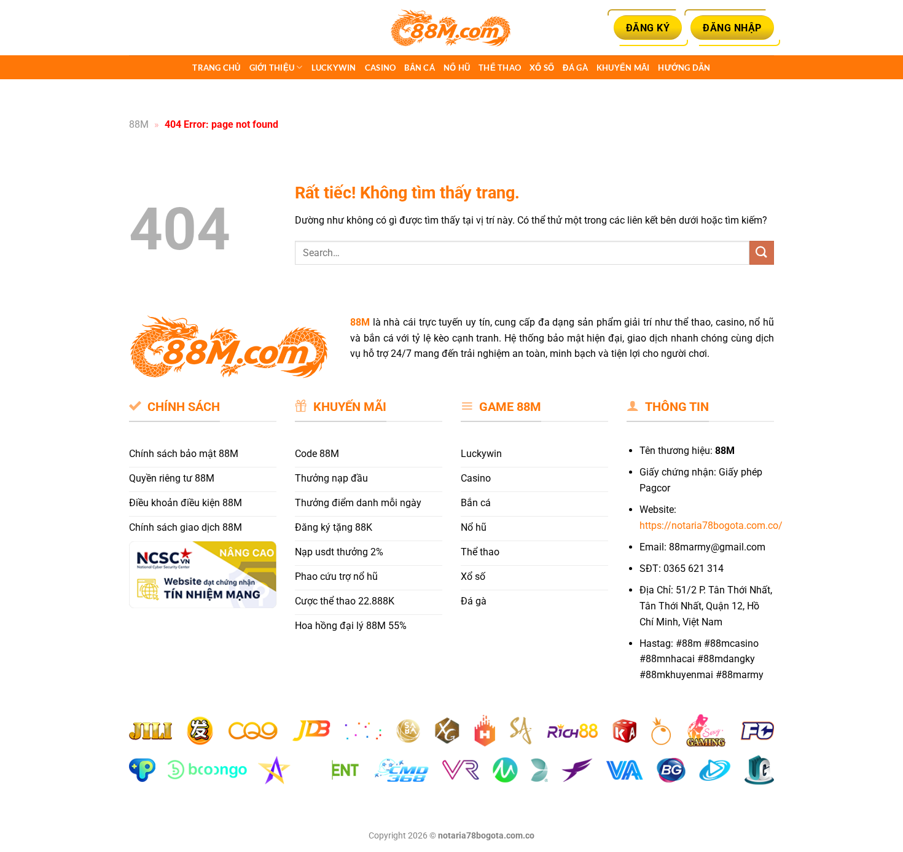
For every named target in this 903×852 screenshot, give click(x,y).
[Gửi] (761, 253)
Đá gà (575, 67)
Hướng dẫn (684, 67)
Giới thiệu (272, 67)
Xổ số (542, 67)
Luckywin (333, 67)
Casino (380, 67)
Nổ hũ (457, 67)
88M (139, 124)
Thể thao (500, 67)
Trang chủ (216, 67)
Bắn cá (419, 67)
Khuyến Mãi (623, 67)
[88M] (451, 28)
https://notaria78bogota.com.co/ (711, 525)
